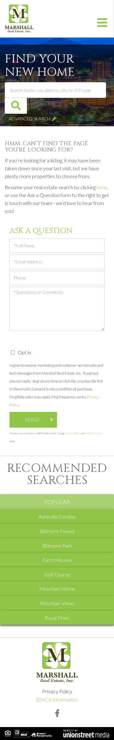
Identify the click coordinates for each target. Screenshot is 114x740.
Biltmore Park (57, 546)
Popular (57, 501)
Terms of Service (93, 433)
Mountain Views (57, 603)
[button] (16, 106)
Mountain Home (57, 589)
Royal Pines (57, 618)
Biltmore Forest (57, 531)
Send (32, 419)
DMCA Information (57, 699)
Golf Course (57, 574)
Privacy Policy (73, 433)
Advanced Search (29, 118)
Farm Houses (57, 560)
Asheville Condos (57, 517)
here (102, 187)
